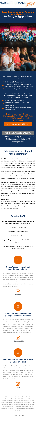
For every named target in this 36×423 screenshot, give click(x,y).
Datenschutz (21, 415)
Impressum (14, 415)
